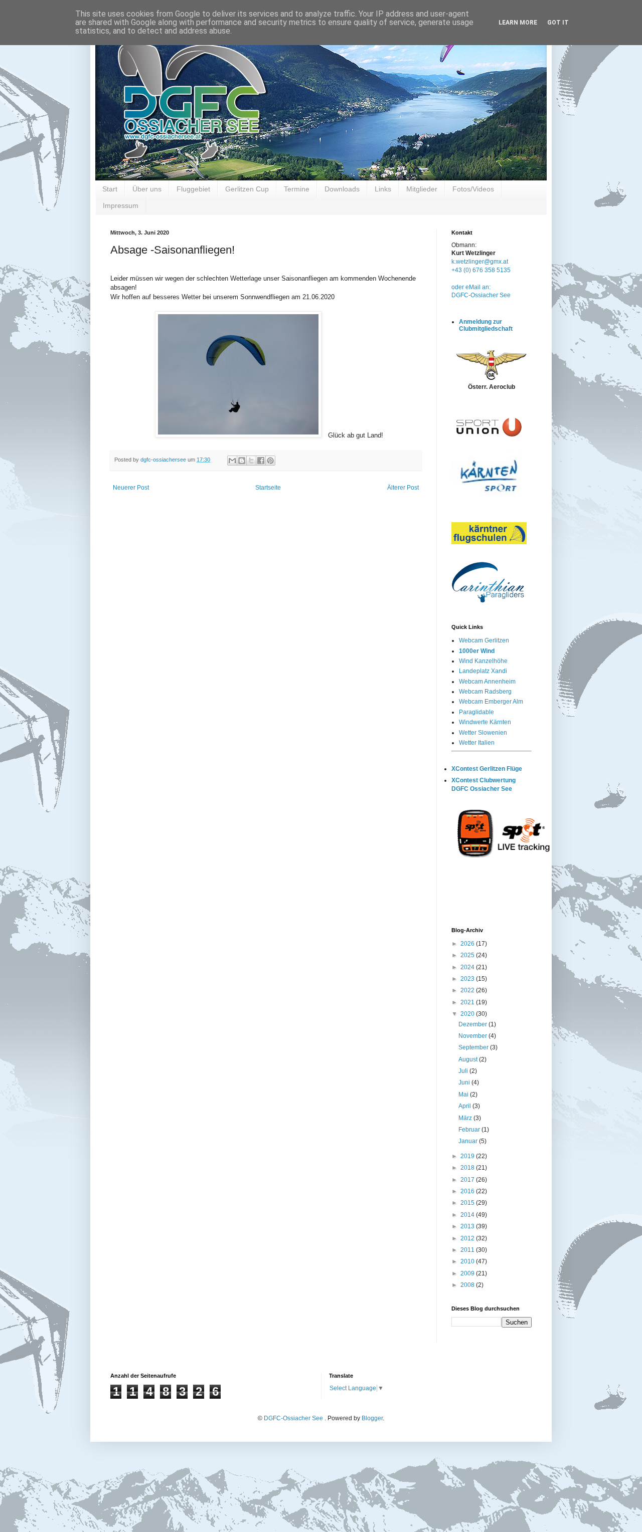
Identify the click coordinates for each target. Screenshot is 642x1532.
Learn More (518, 22)
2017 (468, 1179)
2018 (468, 1167)
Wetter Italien (477, 742)
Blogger (372, 1418)
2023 (468, 978)
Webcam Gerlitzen (484, 640)
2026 (468, 943)
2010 (468, 1261)
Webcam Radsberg (485, 691)
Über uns (147, 189)
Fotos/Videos (473, 189)
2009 (468, 1273)
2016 (468, 1191)
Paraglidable (476, 712)
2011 (468, 1249)
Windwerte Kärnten (485, 722)
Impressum (120, 205)
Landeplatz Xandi (483, 671)
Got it (558, 22)
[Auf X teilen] (251, 461)
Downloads (342, 189)
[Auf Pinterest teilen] (270, 461)
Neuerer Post (131, 487)
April (465, 1106)
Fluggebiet (193, 189)
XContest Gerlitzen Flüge (486, 768)
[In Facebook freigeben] (261, 461)
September (474, 1047)
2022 (468, 990)
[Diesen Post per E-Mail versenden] (232, 461)
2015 (468, 1202)
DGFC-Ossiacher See (481, 295)
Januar (468, 1141)
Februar (470, 1129)
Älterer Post (403, 487)
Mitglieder (421, 189)
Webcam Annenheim (487, 681)
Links (383, 189)
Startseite (268, 487)
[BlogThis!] (242, 461)
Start (109, 189)
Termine (296, 189)
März (465, 1118)
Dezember (473, 1024)
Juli (463, 1070)
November (473, 1035)
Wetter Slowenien (483, 732)
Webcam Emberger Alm (491, 701)
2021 (468, 1002)
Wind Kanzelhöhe (483, 661)
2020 (468, 1013)
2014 (468, 1214)
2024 (468, 967)
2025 (468, 955)
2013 (468, 1226)
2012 (468, 1238)
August (468, 1059)
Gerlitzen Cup (247, 189)
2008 (468, 1284)
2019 (468, 1156)
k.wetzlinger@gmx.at (479, 261)
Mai (464, 1094)
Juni (464, 1082)
